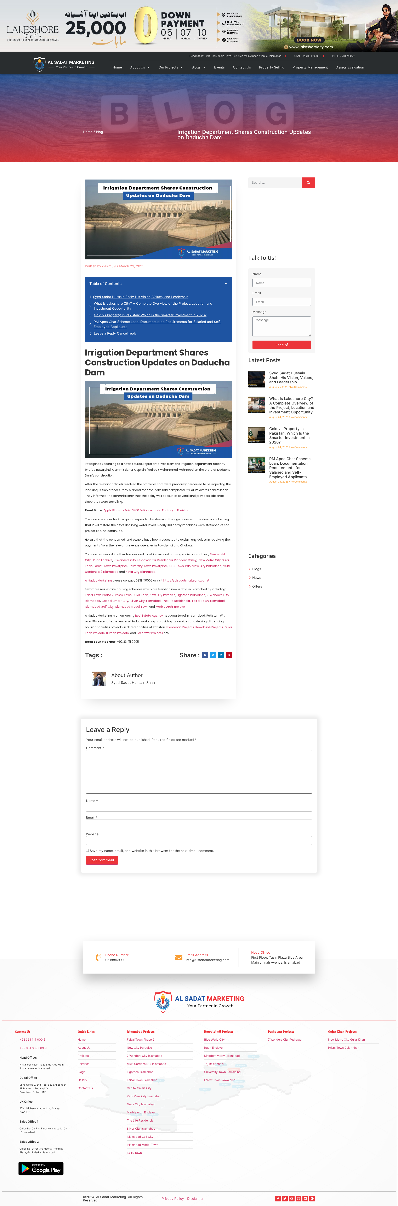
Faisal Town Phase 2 (99, 595)
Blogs (196, 67)
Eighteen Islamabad (191, 595)
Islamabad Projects (180, 627)
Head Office (260, 952)
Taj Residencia (162, 560)
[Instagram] (298, 1198)
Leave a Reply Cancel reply (115, 333)
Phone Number (117, 955)
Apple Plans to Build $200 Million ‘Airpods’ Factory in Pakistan (146, 510)
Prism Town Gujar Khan (131, 595)
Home (117, 67)
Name (257, 274)
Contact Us (242, 67)
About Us (137, 67)
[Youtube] (292, 1198)
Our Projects (168, 67)
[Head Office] (244, 957)
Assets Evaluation (350, 67)
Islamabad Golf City (99, 607)
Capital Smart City (115, 601)
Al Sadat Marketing (98, 580)
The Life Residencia (176, 601)
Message (259, 312)
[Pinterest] (312, 1198)
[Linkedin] (305, 1198)
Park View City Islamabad (203, 566)
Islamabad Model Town (131, 607)
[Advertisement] (281, 224)
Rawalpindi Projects (209, 627)
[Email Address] (178, 957)
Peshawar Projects (149, 633)
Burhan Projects (117, 633)
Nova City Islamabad (140, 572)
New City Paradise (162, 595)
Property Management (310, 67)
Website (92, 834)
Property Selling (271, 67)
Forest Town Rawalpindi (110, 566)
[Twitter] (285, 1198)
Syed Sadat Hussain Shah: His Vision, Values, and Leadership (140, 297)
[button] (226, 283)
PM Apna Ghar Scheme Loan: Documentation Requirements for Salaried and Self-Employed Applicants (157, 324)
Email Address (197, 955)
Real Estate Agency (148, 615)
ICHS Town (176, 566)
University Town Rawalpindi (148, 566)
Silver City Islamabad (146, 601)
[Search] (308, 182)
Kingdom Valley (185, 560)
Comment (95, 748)
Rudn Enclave (102, 560)
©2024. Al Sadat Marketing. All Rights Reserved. (113, 1198)
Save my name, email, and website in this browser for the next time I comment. (152, 850)
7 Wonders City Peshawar (132, 560)
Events (219, 67)
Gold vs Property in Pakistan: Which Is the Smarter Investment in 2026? (150, 315)
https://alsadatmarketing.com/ (186, 580)
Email (256, 293)
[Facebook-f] (278, 1198)
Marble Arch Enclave (170, 607)
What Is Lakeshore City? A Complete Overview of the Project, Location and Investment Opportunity (153, 305)
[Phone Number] (98, 957)
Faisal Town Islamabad (208, 601)
